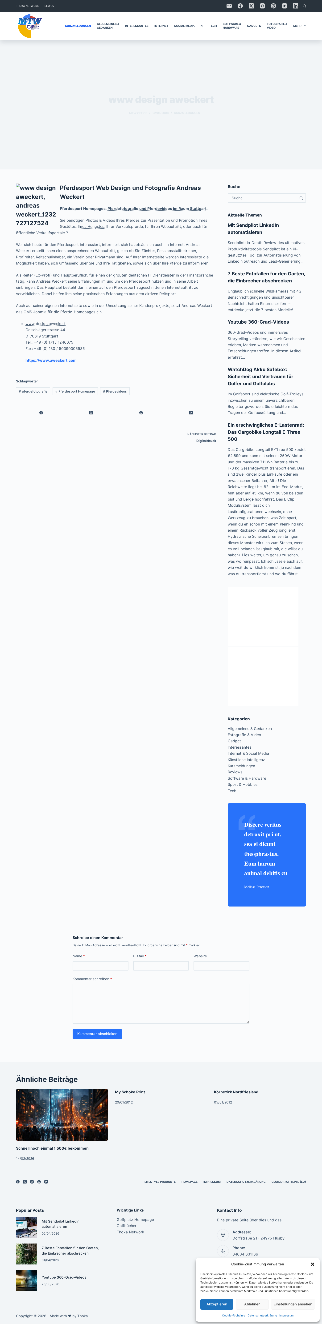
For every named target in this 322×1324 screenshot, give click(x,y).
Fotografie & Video (277, 25)
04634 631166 (245, 1254)
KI (202, 26)
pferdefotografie (33, 391)
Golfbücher (126, 1225)
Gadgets (254, 26)
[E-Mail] (229, 5)
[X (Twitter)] (251, 5)
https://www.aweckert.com (51, 360)
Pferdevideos (115, 391)
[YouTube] (284, 5)
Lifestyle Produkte (160, 1182)
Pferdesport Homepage (75, 391)
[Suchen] (304, 6)
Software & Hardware (232, 25)
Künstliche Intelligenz (246, 759)
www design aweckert (45, 323)
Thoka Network (27, 6)
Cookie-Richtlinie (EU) (289, 1182)
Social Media (184, 26)
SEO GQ (49, 6)
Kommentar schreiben (92, 979)
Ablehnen (252, 1304)
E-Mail (139, 956)
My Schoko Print (130, 1092)
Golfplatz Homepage (135, 1219)
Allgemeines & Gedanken (108, 25)
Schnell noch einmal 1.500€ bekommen (52, 1148)
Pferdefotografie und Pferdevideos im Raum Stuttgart (156, 208)
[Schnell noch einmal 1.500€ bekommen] (62, 1115)
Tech (213, 26)
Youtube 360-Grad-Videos (258, 322)
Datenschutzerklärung (262, 1315)
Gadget (234, 740)
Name (79, 956)
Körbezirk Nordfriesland (236, 1092)
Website (200, 956)
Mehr (297, 26)
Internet (161, 26)
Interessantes (137, 26)
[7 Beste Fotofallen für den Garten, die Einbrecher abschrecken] (26, 1254)
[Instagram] (262, 5)
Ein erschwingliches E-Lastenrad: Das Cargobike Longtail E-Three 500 (266, 432)
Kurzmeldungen (78, 26)
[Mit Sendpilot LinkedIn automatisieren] (26, 1227)
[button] (312, 1264)
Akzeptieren (216, 1304)
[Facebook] (240, 5)
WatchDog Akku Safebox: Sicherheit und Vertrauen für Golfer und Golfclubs (260, 376)
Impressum (286, 1315)
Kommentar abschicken (97, 1033)
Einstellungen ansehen (293, 1304)
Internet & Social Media (248, 753)
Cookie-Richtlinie (233, 1315)
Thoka (82, 1316)
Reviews (235, 772)
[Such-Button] (301, 198)
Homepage (190, 1182)
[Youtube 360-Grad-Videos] (26, 1280)
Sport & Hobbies (242, 784)
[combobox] (262, 198)
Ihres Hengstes (91, 226)
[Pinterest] (273, 5)
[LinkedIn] (295, 5)
